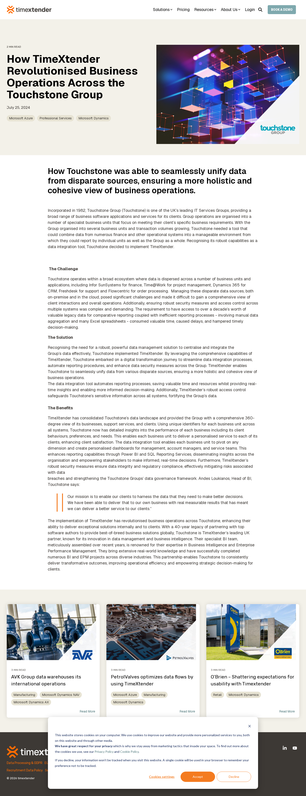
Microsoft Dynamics (93, 118)
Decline (234, 777)
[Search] (260, 9)
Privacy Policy (104, 751)
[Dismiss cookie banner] (249, 726)
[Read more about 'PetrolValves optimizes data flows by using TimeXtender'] (152, 632)
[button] (285, 748)
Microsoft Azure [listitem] (125, 695)
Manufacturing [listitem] (24, 695)
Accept (198, 777)
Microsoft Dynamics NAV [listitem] (61, 695)
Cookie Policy (129, 751)
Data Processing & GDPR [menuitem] (24, 763)
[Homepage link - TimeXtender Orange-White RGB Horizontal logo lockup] (40, 755)
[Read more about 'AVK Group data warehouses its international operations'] (53, 632)
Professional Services (55, 118)
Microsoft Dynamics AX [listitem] (31, 702)
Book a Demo (282, 9)
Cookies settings (162, 777)
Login (250, 9)
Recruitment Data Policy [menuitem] (25, 770)
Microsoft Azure (21, 118)
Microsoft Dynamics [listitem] (128, 702)
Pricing (183, 9)
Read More (87, 711)
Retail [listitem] (217, 695)
